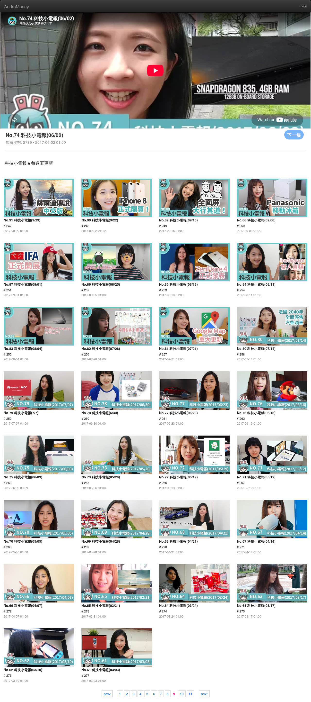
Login (303, 6)
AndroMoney (16, 6)
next (204, 693)
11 (190, 693)
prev (107, 693)
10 (182, 693)
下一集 (294, 134)
